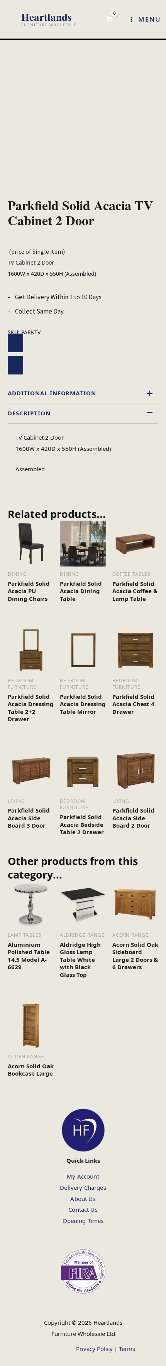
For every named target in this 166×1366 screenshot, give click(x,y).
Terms (127, 1349)
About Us (82, 1198)
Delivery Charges (83, 1187)
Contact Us (83, 1209)
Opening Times (83, 1220)
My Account (83, 1176)
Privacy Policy (94, 1349)
